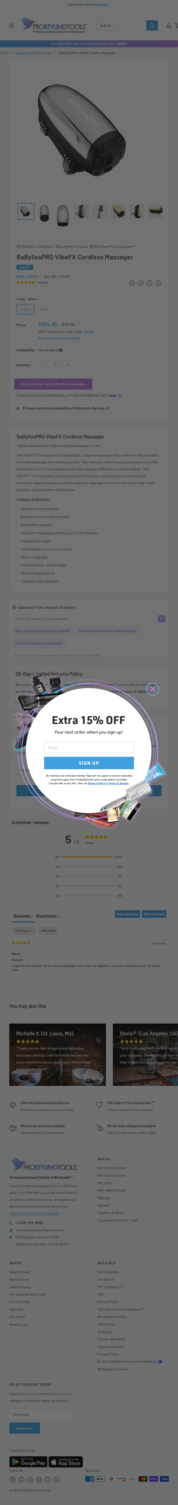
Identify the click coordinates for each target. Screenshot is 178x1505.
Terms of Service (118, 783)
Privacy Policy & (98, 783)
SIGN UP (89, 763)
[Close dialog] (153, 689)
